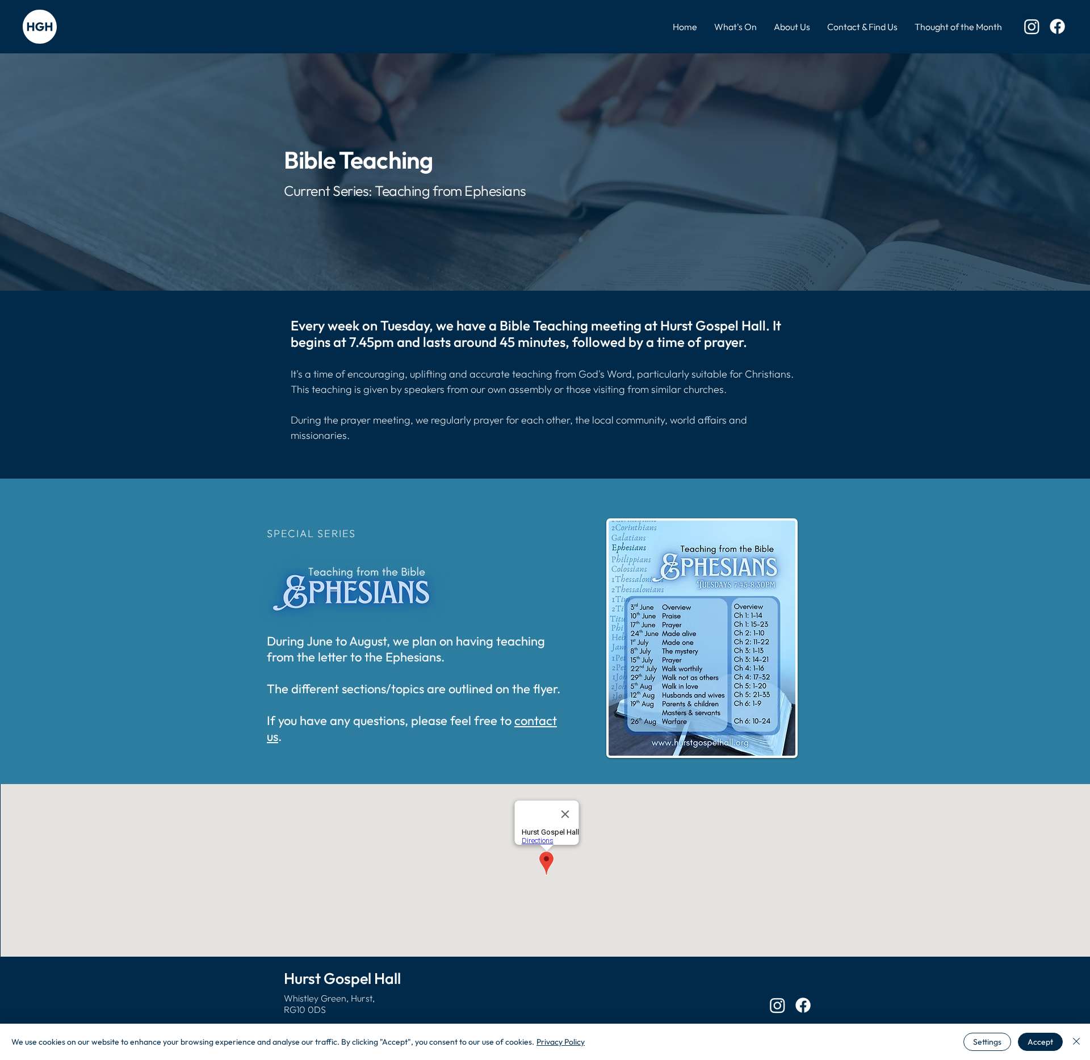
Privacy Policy (560, 1042)
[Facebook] (1057, 26)
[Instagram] (1032, 26)
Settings (987, 1042)
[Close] (1076, 1042)
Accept (1040, 1042)
